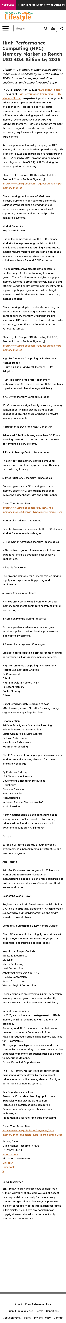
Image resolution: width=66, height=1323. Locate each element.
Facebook (8, 1167)
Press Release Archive (38, 1304)
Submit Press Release (20, 1310)
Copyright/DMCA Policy (17, 1317)
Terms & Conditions (47, 1310)
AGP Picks (8, 5)
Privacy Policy (42, 1317)
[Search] (45, 28)
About (18, 1304)
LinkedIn (7, 1162)
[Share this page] (61, 28)
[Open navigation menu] (5, 28)
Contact (58, 1317)
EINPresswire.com (49, 89)
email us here (10, 1154)
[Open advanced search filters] (53, 28)
